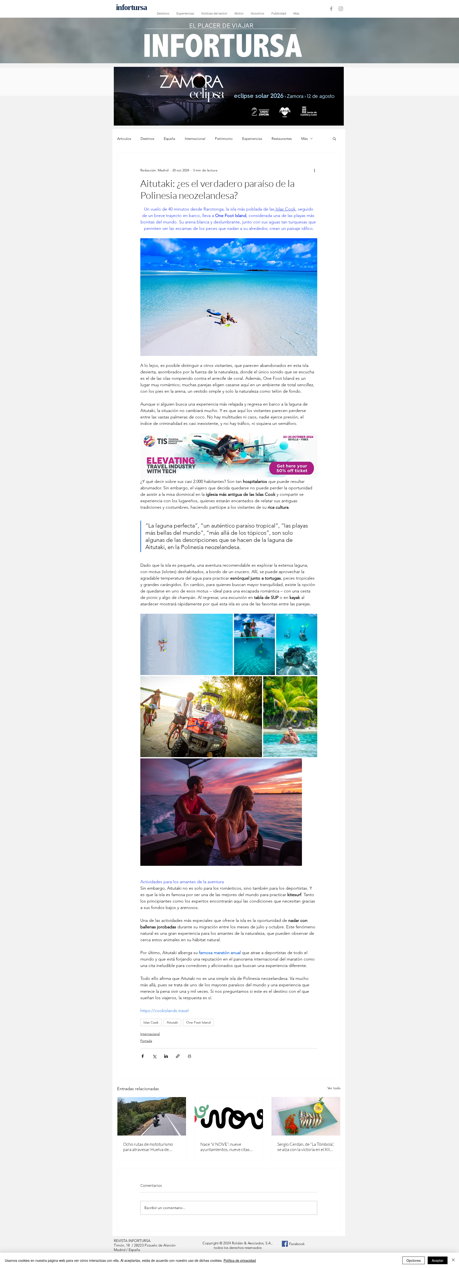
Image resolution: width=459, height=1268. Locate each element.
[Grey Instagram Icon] (341, 9)
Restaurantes (282, 138)
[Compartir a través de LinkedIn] (166, 1056)
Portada (146, 1041)
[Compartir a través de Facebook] (142, 1056)
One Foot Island (198, 1022)
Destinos (147, 138)
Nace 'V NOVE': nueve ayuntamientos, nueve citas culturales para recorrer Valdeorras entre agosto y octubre (225, 1146)
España (169, 138)
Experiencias (252, 138)
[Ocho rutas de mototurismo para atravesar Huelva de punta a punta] (151, 1116)
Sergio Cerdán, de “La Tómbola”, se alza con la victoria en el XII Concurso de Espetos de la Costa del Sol (305, 1146)
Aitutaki (172, 1022)
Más (304, 138)
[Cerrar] (453, 1260)
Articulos (124, 138)
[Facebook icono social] (285, 1244)
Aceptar (437, 1260)
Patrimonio (224, 138)
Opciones (413, 1260)
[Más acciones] (314, 170)
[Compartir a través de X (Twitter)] (154, 1056)
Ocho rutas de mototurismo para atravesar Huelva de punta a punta (148, 1146)
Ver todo (334, 1088)
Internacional (195, 138)
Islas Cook (150, 1022)
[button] (334, 138)
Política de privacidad (240, 1260)
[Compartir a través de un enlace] (177, 1056)
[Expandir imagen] (186, 644)
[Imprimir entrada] (189, 1056)
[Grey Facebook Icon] (331, 9)
